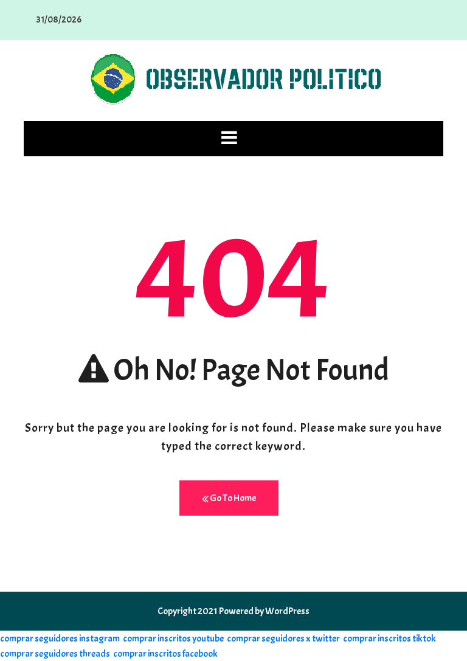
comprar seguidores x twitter (283, 638)
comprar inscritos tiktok (389, 638)
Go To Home (232, 498)
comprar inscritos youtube (173, 638)
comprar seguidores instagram (60, 638)
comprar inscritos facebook (165, 654)
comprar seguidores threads (55, 654)
